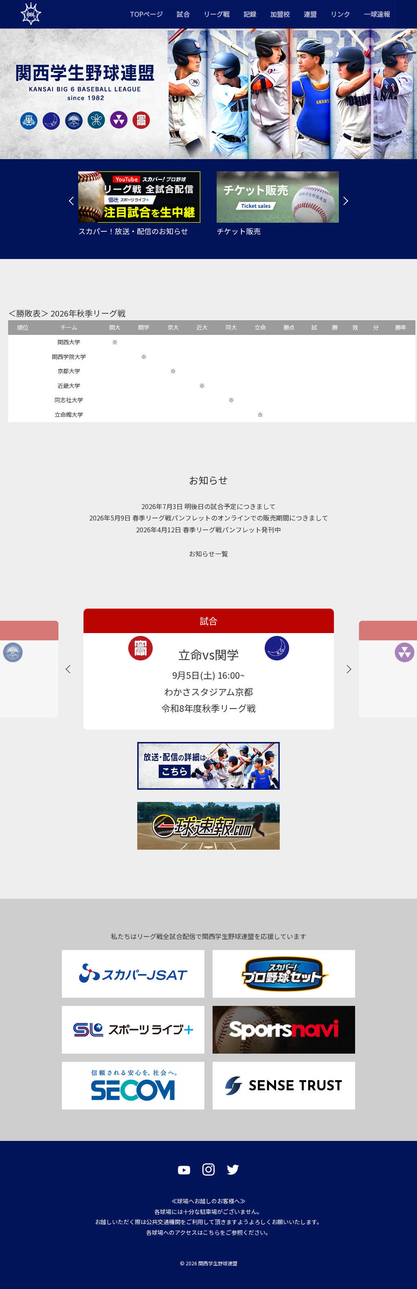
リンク (340, 14)
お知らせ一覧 (208, 553)
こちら (211, 1232)
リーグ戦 (217, 14)
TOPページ (146, 14)
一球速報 (377, 14)
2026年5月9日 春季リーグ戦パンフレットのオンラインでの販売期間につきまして (208, 518)
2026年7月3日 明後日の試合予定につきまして (208, 506)
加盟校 (280, 14)
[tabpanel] (139, 203)
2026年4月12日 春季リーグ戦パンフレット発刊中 (208, 529)
